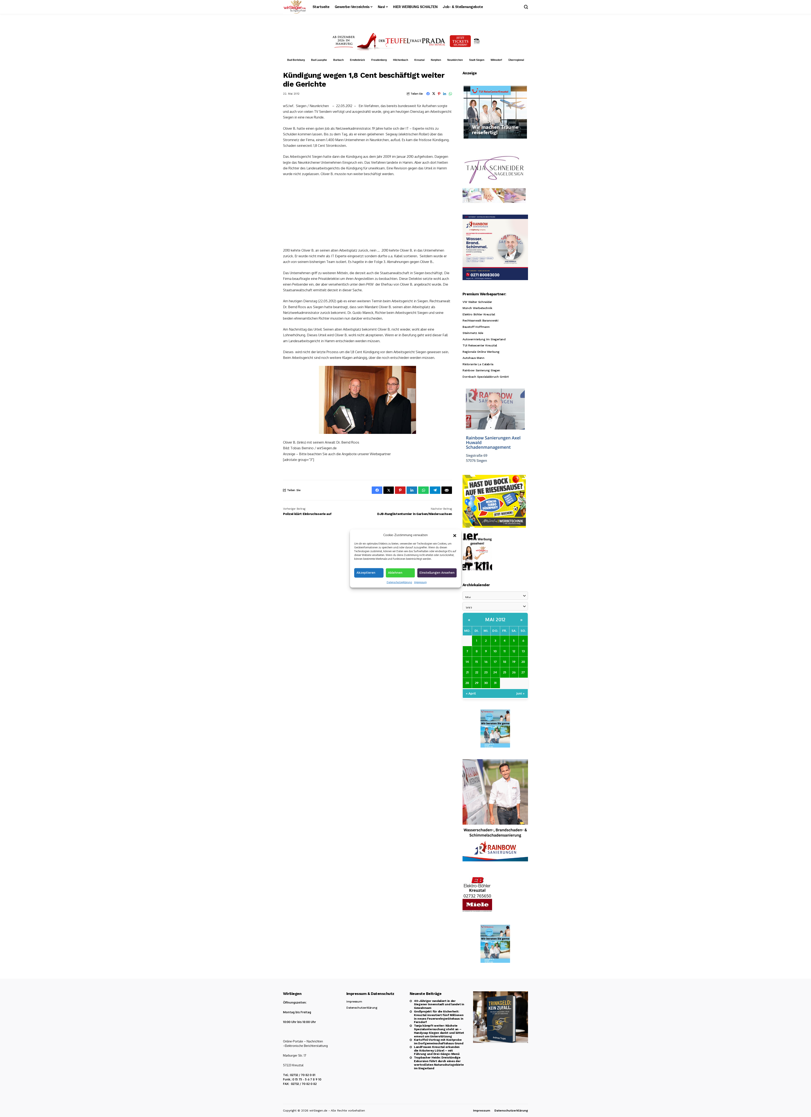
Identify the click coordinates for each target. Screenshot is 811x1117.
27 (523, 672)
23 (485, 672)
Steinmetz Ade (473, 333)
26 (514, 672)
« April (471, 693)
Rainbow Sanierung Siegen (481, 370)
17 (495, 662)
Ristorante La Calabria (478, 364)
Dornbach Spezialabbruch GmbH (486, 376)
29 (476, 683)
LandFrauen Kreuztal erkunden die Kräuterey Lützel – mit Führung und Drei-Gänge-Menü (437, 1050)
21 (467, 672)
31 (495, 683)
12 (514, 651)
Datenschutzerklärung (399, 582)
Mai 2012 (495, 619)
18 (504, 662)
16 (485, 662)
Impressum (420, 582)
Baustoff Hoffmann (476, 326)
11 (504, 651)
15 (476, 662)
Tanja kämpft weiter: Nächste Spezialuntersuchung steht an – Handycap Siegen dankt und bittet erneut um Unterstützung (439, 1031)
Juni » (520, 693)
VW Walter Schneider (477, 302)
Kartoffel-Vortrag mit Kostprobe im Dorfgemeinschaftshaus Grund (438, 1041)
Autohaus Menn (473, 358)
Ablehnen (395, 572)
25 (504, 672)
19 (513, 662)
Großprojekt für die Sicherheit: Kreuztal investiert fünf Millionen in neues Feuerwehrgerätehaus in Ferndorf (438, 1017)
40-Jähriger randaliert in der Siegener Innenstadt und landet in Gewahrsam (439, 1004)
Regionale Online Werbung (481, 351)
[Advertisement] (367, 211)
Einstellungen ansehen (436, 572)
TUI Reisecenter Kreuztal (480, 345)
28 (467, 683)
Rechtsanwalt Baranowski (480, 320)
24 (495, 672)
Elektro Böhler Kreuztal (479, 314)
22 (476, 672)
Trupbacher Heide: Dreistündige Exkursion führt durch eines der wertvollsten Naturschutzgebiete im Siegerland (439, 1063)
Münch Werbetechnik (477, 308)
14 (467, 662)
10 (495, 651)
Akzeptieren (366, 572)
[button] (455, 535)
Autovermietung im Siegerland (484, 339)
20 (523, 662)
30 (486, 683)
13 (523, 651)
